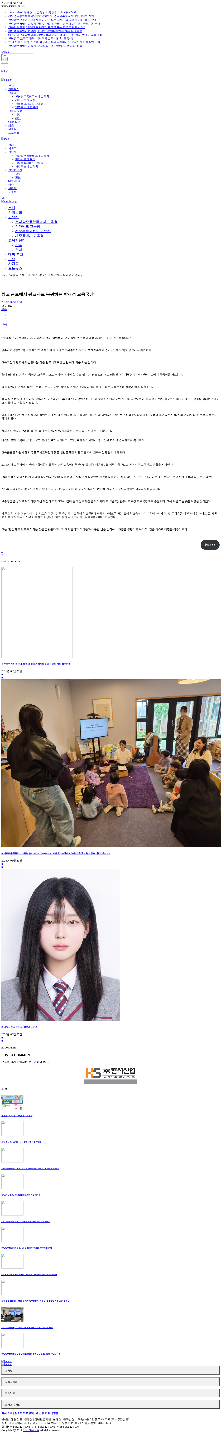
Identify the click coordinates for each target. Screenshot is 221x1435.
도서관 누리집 (12, 1404)
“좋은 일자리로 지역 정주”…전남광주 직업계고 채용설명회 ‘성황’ (29, 1275)
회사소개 (6, 1413)
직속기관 (10, 1393)
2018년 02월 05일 (11, 302)
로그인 (4, 62)
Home (4, 275)
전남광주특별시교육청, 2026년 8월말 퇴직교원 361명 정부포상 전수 (30, 1168)
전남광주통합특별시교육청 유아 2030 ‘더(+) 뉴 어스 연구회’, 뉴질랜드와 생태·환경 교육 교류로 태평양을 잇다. (55, 853)
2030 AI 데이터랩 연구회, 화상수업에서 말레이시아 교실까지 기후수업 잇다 (54, 42)
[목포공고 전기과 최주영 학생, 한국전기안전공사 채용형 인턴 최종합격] (37, 657)
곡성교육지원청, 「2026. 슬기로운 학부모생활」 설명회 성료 (27, 1328)
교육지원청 (11, 1382)
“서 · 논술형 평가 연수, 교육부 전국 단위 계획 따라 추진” (42, 12)
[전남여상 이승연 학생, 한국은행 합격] (60, 1020)
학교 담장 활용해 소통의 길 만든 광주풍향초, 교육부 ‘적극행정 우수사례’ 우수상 (35, 1301)
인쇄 (4, 324)
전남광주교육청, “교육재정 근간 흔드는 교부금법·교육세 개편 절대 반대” (52, 19)
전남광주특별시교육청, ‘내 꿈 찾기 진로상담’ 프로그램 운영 (26, 1248)
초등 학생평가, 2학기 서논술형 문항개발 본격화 (21, 1142)
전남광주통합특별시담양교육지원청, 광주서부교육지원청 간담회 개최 (51, 16)
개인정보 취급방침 (47, 1413)
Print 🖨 (210, 544)
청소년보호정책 (24, 1413)
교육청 (8, 1370)
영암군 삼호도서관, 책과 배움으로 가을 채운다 (21, 1195)
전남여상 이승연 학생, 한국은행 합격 (19, 1027)
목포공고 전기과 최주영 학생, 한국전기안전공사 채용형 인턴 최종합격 (36, 664)
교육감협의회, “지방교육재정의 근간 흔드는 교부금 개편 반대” (46, 27)
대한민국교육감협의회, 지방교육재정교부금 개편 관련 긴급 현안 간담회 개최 (55, 34)
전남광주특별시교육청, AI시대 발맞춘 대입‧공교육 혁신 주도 (45, 31)
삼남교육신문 (31, 1430)
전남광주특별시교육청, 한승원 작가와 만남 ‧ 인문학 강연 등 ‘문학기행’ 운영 (54, 23)
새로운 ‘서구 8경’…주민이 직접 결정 (16, 1116)
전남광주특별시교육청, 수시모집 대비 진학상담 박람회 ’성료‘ (45, 45)
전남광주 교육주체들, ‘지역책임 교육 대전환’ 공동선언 (41, 38)
